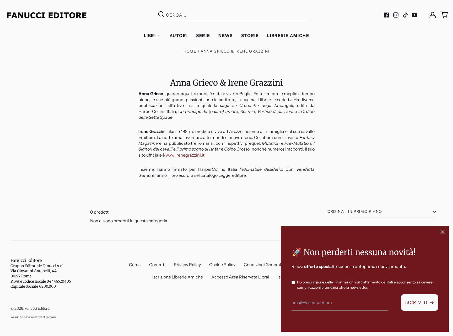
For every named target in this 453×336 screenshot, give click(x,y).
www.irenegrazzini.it (185, 155)
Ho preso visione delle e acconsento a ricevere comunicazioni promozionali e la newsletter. (365, 285)
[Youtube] (414, 15)
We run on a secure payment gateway (33, 317)
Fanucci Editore (26, 260)
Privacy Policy (187, 264)
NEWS (225, 35)
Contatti (157, 264)
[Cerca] (161, 15)
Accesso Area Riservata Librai (240, 277)
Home (190, 51)
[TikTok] (405, 15)
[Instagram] (395, 15)
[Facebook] (386, 15)
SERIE (203, 35)
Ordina (335, 211)
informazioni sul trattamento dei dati (363, 282)
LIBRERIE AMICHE (288, 35)
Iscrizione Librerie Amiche (177, 277)
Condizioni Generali (263, 264)
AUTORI (179, 35)
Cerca (135, 264)
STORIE (250, 35)
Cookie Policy (222, 264)
